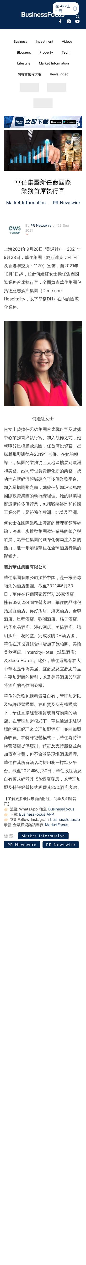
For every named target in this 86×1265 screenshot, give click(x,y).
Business (20, 41)
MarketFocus (56, 824)
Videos (67, 41)
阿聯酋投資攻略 (29, 74)
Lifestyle (23, 63)
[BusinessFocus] (43, 14)
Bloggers (24, 52)
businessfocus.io (65, 819)
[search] (77, 17)
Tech (65, 52)
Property (46, 52)
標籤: (10, 835)
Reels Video (59, 74)
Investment (44, 41)
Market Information (54, 63)
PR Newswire (66, 202)
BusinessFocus (61, 809)
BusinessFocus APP (36, 814)
